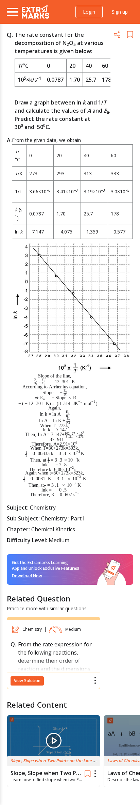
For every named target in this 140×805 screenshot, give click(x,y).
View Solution (27, 680)
